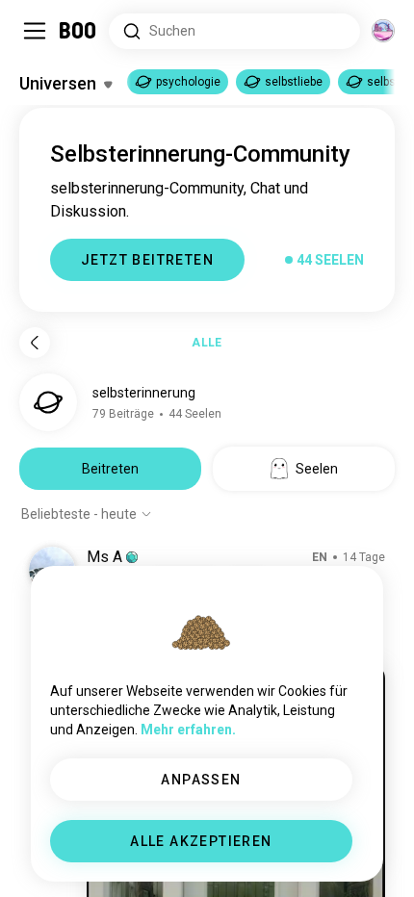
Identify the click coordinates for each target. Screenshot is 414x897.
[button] (132, 557)
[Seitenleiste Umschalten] (34, 30)
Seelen (317, 468)
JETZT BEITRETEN (147, 260)
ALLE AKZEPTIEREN (201, 841)
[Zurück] (34, 342)
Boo (78, 30)
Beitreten (110, 468)
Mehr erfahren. (188, 729)
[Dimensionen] (383, 30)
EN (319, 557)
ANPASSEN (201, 779)
